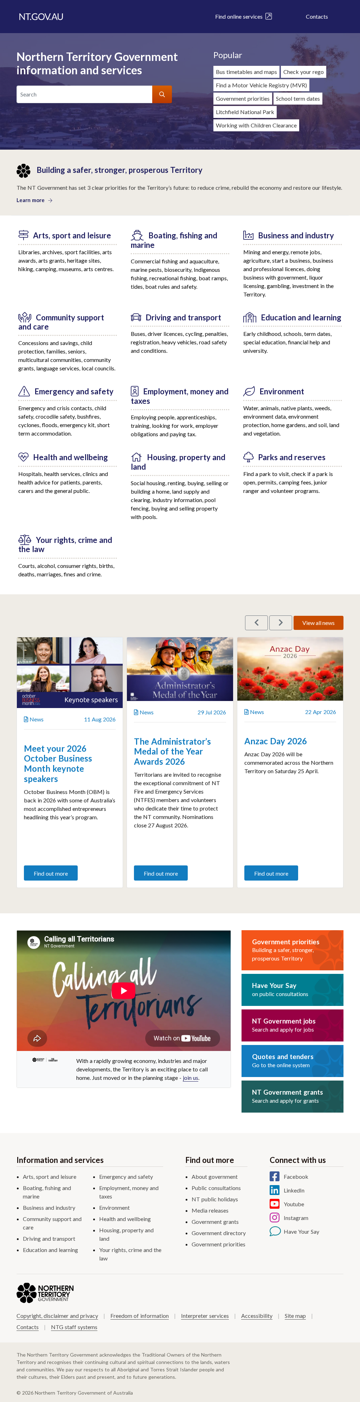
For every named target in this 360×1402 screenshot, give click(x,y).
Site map (295, 1315)
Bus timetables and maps (246, 71)
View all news (318, 622)
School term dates (298, 98)
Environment (114, 1207)
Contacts (317, 16)
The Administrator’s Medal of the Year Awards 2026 (172, 751)
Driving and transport (49, 1238)
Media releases (210, 1210)
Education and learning (50, 1249)
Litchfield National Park (245, 111)
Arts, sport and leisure (49, 1176)
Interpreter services (205, 1315)
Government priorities (243, 98)
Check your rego (303, 71)
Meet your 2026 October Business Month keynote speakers (58, 763)
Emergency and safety (126, 1176)
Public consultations (216, 1187)
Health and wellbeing (125, 1218)
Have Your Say (301, 1231)
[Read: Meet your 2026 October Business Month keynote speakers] (70, 672)
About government (215, 1176)
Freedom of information (139, 1315)
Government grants (215, 1221)
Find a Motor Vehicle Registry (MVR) (261, 85)
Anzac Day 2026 (275, 741)
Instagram (296, 1217)
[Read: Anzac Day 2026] (290, 669)
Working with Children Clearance (256, 125)
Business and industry (49, 1207)
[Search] (162, 94)
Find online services (240, 16)
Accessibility (256, 1315)
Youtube (294, 1204)
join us (190, 1077)
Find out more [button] (51, 873)
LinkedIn (294, 1190)
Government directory (219, 1232)
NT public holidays (215, 1199)
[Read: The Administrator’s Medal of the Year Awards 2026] (180, 669)
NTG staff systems (74, 1326)
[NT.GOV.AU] (41, 17)
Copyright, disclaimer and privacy (57, 1315)
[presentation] (256, 622)
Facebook (296, 1176)
